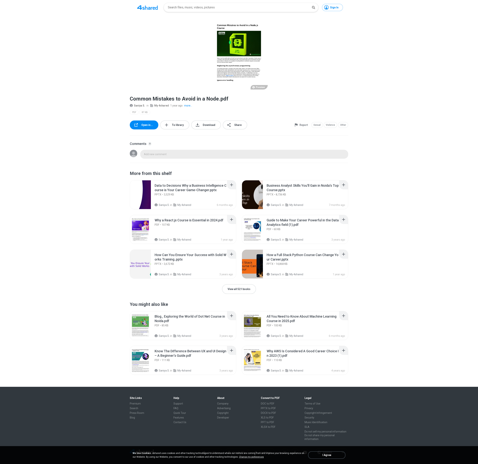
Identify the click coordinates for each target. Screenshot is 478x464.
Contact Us (179, 422)
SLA (307, 426)
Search (134, 408)
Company (223, 403)
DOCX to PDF (268, 412)
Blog (132, 417)
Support (178, 403)
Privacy (309, 408)
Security (309, 417)
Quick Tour (179, 412)
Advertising (224, 408)
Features (178, 417)
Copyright (223, 412)
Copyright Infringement (318, 412)
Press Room (137, 412)
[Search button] (313, 7)
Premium (135, 403)
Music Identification (316, 422)
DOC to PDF (267, 403)
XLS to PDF (267, 417)
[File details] (144, 194)
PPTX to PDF (268, 408)
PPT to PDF (267, 422)
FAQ (175, 408)
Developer (223, 417)
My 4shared (161, 105)
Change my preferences (251, 457)
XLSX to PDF (268, 426)
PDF (134, 112)
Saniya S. (139, 105)
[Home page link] (147, 7)
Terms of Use (312, 403)
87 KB (145, 112)
